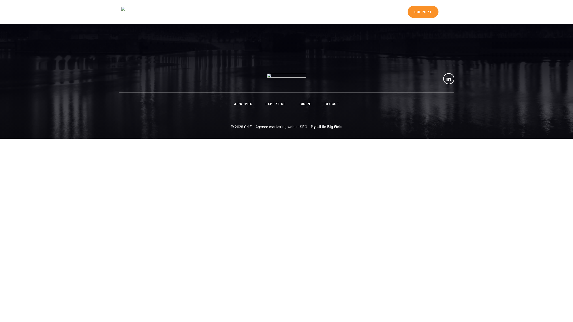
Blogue (391, 12)
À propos (301, 12)
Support (423, 12)
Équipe (364, 12)
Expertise (334, 12)
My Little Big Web (326, 126)
